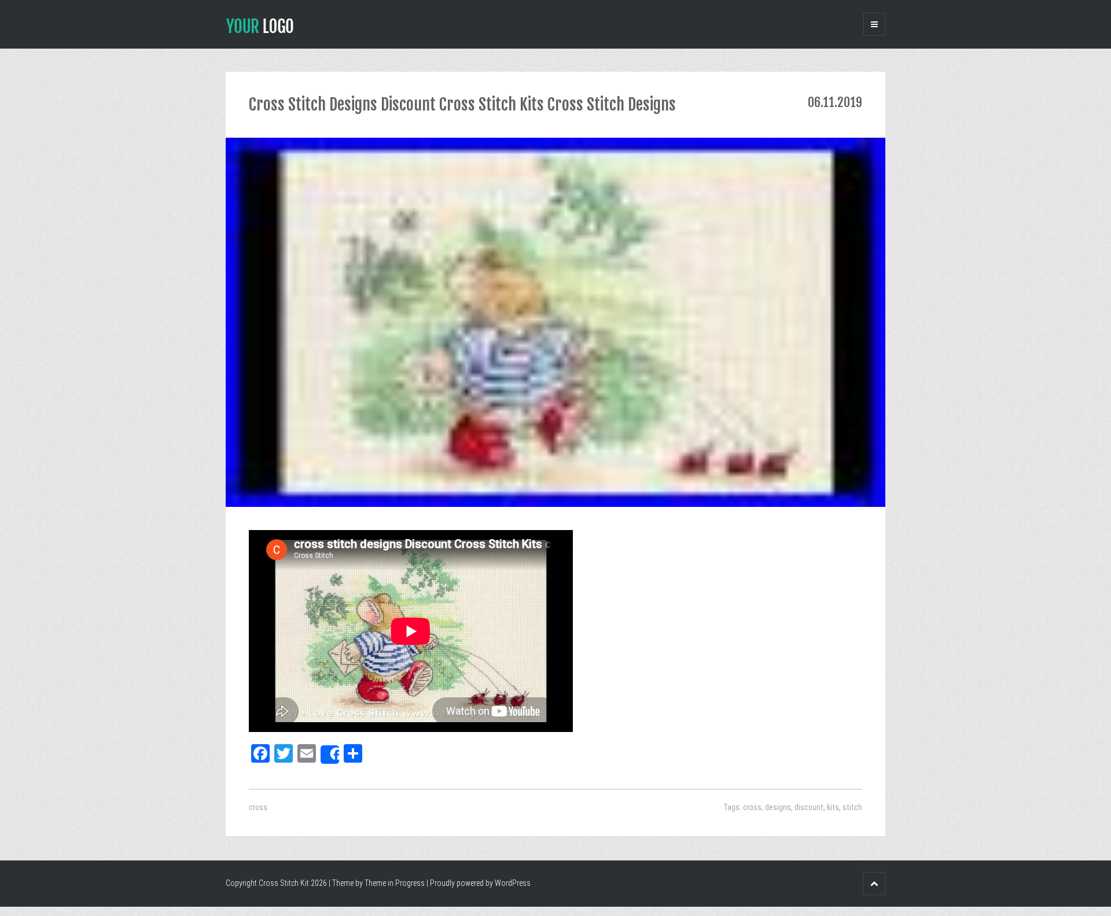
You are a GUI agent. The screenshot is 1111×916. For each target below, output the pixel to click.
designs (778, 807)
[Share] (329, 754)
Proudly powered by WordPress (480, 883)
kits (833, 807)
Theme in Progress (395, 883)
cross (258, 807)
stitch (852, 807)
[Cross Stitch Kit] (260, 25)
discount (808, 807)
